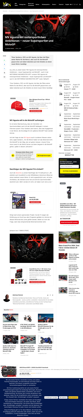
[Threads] (4, 72)
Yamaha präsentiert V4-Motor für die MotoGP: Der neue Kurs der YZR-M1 (45, 348)
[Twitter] (4, 68)
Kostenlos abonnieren (70, 171)
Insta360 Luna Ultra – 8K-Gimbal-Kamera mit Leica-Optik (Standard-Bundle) (68, 205)
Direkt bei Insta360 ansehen (37, 282)
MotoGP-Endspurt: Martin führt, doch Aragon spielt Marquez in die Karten (74, 279)
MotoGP (8, 32)
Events (54, 4)
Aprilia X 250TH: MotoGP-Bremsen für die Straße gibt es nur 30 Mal (45, 327)
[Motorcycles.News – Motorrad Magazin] (6, 4)
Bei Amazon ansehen (36, 111)
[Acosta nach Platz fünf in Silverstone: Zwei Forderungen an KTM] (10, 318)
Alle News (16, 4)
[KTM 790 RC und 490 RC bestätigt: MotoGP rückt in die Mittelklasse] (28, 318)
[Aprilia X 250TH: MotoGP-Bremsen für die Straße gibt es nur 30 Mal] (45, 318)
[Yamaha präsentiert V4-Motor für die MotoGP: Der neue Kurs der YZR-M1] (45, 339)
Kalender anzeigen (65, 153)
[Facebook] (4, 64)
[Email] (4, 76)
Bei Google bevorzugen (44, 155)
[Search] (80, 4)
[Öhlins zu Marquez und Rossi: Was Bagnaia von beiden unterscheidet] (63, 256)
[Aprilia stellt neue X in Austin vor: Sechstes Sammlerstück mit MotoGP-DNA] (10, 339)
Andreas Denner (10, 48)
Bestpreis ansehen (35, 202)
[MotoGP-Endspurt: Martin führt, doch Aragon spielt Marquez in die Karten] (63, 278)
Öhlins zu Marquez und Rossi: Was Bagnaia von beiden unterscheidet (74, 257)
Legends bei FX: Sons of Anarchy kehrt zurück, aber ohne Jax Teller (74, 267)
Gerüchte (19, 173)
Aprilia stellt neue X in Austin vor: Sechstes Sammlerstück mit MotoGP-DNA (9, 348)
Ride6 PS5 (32, 197)
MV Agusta (27, 137)
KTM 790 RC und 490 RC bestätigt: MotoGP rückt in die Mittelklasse (28, 326)
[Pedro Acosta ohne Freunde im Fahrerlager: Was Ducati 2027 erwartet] (63, 290)
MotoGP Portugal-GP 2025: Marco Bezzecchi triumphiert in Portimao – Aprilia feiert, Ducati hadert (27, 349)
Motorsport (62, 242)
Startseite (5, 11)
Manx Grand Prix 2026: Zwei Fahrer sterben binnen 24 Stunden (69, 248)
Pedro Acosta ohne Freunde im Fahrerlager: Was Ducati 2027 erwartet (74, 291)
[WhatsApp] (4, 60)
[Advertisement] (71, 65)
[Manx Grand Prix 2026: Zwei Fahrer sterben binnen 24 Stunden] (69, 237)
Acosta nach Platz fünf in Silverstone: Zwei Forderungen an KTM (10, 326)
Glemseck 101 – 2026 (71, 150)
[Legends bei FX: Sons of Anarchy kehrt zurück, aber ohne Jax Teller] (63, 267)
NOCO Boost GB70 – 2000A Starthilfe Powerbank (34, 367)
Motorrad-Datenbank (31, 4)
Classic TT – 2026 (69, 89)
